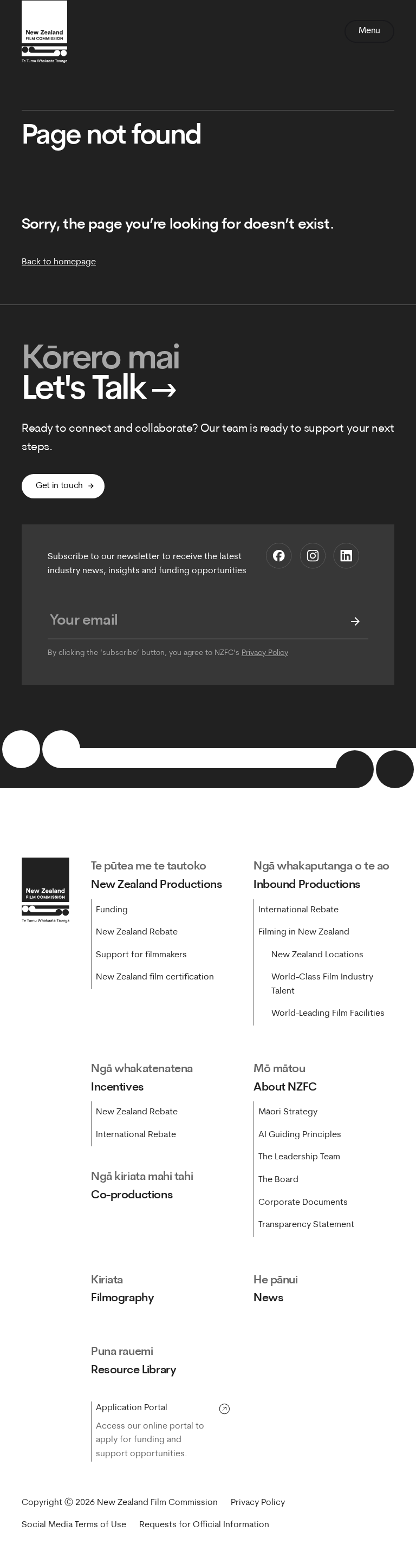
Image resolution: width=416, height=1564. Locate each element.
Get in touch (59, 486)
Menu (369, 31)
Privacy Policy (265, 653)
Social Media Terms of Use (74, 1525)
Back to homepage (59, 262)
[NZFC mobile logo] (44, 31)
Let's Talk (99, 391)
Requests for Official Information (204, 1525)
